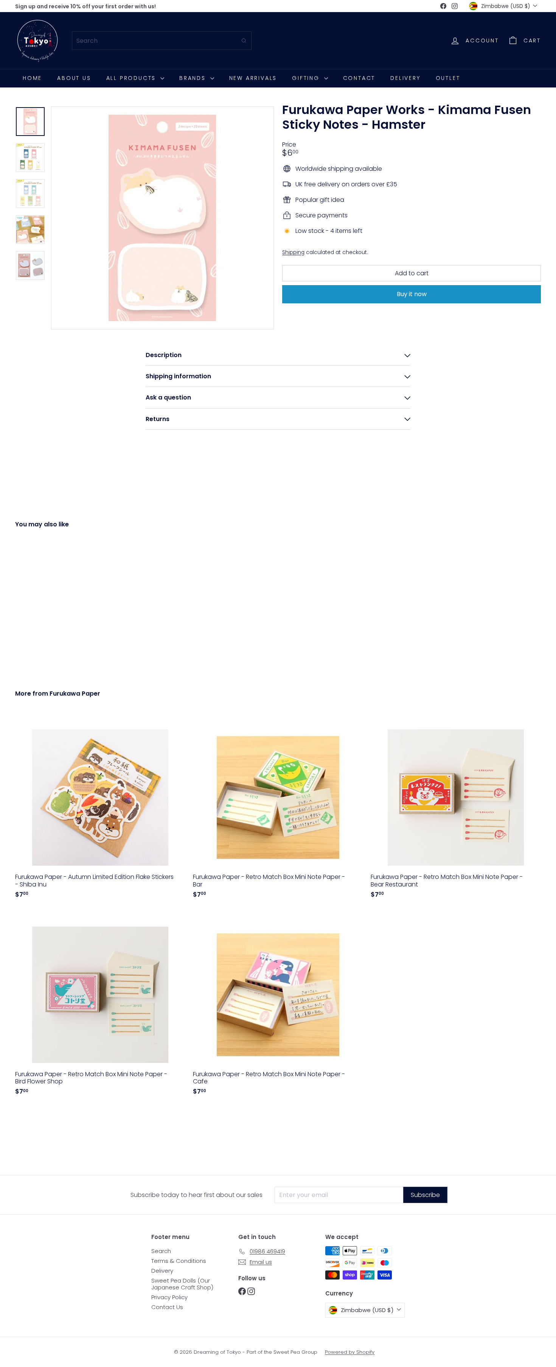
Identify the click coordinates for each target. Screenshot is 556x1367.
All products (132, 78)
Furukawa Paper (75, 693)
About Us (74, 78)
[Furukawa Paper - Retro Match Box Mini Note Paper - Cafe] (278, 1006)
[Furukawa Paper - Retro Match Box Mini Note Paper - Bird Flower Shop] (100, 1006)
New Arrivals (253, 78)
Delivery (405, 78)
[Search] (244, 40)
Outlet (448, 78)
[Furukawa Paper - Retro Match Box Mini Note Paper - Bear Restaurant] (456, 809)
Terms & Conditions (178, 1261)
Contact (359, 78)
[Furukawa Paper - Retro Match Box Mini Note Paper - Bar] (278, 809)
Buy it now (412, 294)
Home (32, 78)
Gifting (307, 78)
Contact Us (167, 1307)
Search (161, 1251)
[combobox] (162, 40)
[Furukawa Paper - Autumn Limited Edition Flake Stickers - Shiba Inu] (100, 809)
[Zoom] (162, 218)
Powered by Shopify (349, 1352)
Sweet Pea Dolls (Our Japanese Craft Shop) (182, 1283)
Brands (193, 78)
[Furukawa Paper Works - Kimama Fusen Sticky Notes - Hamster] (55, 603)
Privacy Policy (169, 1297)
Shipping (293, 252)
